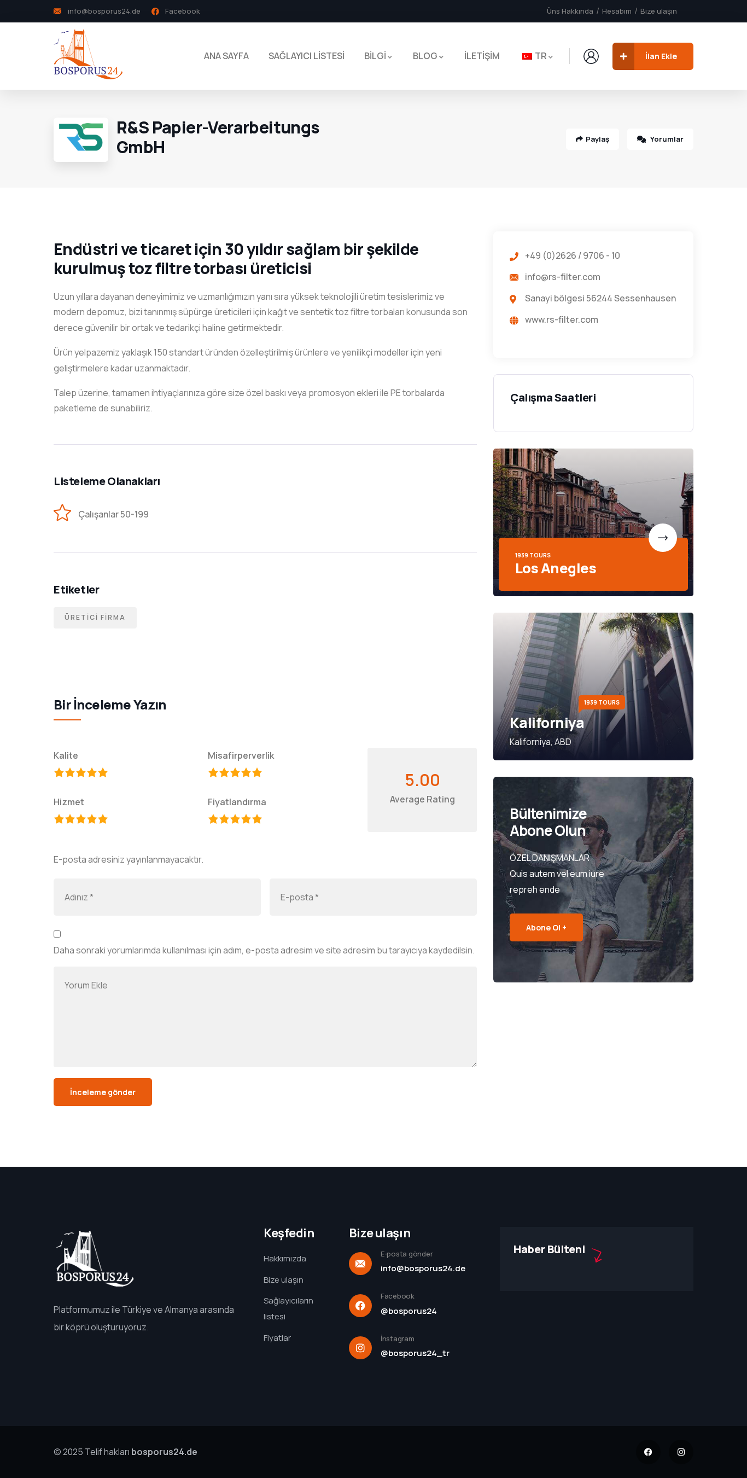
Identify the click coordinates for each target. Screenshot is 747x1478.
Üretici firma (95, 617)
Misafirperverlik (241, 755)
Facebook (398, 1296)
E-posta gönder (407, 1254)
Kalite (66, 755)
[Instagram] (681, 1452)
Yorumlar (666, 139)
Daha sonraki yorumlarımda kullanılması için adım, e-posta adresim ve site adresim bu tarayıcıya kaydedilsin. (264, 950)
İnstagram (398, 1338)
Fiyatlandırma (237, 802)
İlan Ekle (661, 56)
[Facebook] (648, 1452)
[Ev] (88, 56)
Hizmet (69, 802)
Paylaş (597, 139)
